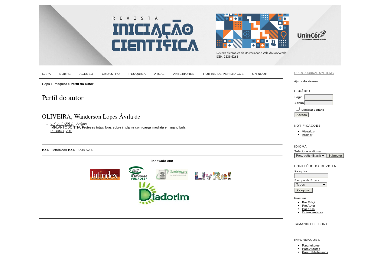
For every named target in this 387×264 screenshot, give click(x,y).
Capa (46, 73)
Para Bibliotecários (315, 252)
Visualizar (308, 131)
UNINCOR (259, 73)
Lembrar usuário (312, 109)
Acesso (86, 73)
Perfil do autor (82, 84)
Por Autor (308, 205)
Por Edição (309, 202)
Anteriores (184, 73)
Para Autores (311, 248)
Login (298, 97)
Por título (308, 209)
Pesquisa (137, 73)
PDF (69, 131)
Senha (299, 102)
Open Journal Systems (314, 73)
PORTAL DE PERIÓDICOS (223, 73)
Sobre (65, 73)
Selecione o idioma (307, 151)
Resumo (57, 131)
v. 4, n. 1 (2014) (61, 124)
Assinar (307, 134)
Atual (159, 73)
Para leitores (311, 245)
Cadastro (111, 73)
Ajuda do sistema (306, 81)
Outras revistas (312, 212)
